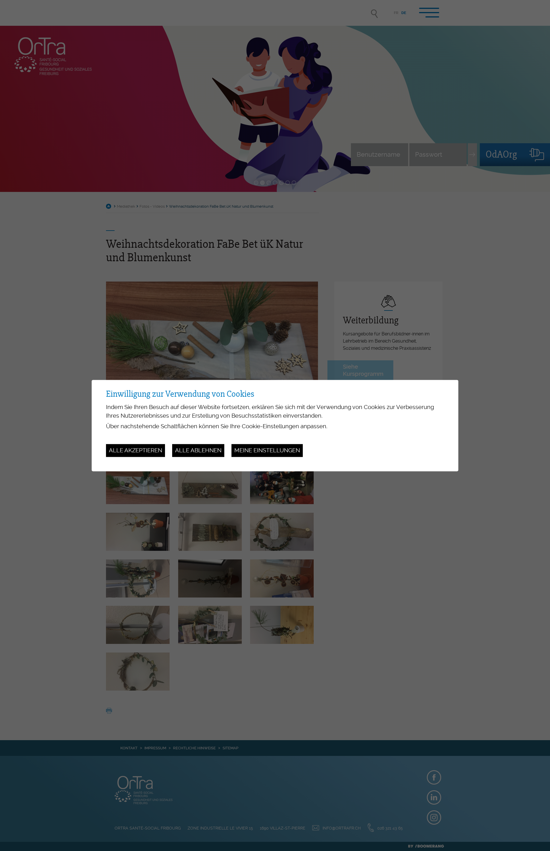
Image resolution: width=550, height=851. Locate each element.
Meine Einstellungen (267, 450)
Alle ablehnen (198, 450)
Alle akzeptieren (135, 450)
